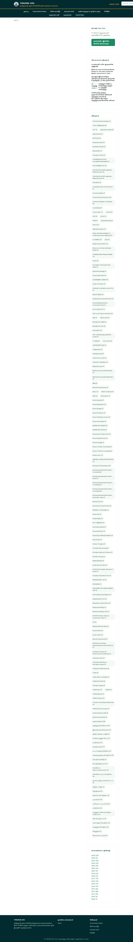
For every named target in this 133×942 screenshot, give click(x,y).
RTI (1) (94, 622)
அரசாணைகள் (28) (99, 721)
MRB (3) (95, 383)
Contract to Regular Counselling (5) (102, 202)
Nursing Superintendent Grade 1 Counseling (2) (102, 471)
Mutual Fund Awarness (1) (100, 387)
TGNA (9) (95, 672)
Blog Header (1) (97, 151)
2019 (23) (94, 873)
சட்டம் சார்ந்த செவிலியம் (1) (102, 751)
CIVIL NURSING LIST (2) (99, 165)
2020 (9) (94, 871)
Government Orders (39, 11)
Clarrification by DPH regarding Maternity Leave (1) (102, 177)
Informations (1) (97, 330)
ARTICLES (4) (97, 138)
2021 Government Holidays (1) (102, 121)
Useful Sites (80, 15)
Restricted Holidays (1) (99, 607)
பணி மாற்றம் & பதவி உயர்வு (89, 11)
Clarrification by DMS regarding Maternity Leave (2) (102, 171)
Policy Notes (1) (97, 539)
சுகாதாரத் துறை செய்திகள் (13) (103, 755)
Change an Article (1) (99, 155)
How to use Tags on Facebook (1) (103, 313)
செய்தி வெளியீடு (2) (99, 759)
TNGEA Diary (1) (97, 689)
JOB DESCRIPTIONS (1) (99, 345)
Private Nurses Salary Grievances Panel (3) (103, 570)
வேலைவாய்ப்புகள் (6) (100, 835)
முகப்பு (26, 11)
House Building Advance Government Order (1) (100, 304)
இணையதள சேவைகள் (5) (102, 730)
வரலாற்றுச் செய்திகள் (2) (101, 823)
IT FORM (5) (96, 341)
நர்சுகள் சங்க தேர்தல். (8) (101, 795)
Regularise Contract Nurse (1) (101, 603)
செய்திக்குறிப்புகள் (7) (100, 763)
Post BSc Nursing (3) (99, 556)
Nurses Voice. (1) (98, 455)
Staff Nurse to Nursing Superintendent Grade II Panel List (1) (103, 645)
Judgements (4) (97, 349)
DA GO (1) (103, 216)
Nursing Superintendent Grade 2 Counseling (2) (102, 483)
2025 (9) (94, 858)
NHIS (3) (95, 396)
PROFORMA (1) (97, 584)
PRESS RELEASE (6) (98, 561)
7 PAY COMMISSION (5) (99, 125)
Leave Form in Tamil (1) (99, 358)
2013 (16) (94, 889)
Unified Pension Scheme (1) (101, 708)
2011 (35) (94, 894)
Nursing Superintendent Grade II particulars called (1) (102, 496)
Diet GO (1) (96, 225)
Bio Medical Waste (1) (99, 146)
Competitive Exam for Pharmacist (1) (103, 188)
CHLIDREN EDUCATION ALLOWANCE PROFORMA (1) (101, 160)
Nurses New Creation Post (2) (101, 434)
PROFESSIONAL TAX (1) (99, 580)
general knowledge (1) (99, 271)
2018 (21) (94, 876)
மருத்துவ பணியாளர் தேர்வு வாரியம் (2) (102, 813)
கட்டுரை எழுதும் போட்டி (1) (101, 738)
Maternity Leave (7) (98, 366)
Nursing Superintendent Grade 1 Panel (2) (102, 477)
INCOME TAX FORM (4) (99, 322)
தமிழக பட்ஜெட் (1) (98, 787)
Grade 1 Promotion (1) (99, 284)
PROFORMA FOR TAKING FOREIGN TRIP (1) (103, 589)
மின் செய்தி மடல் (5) (99, 818)
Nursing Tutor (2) (98, 501)
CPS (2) (95, 216)
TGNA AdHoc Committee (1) (101, 677)
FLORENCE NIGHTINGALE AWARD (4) (102, 255)
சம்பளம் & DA (69, 11)
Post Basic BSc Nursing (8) (100, 548)
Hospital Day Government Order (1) (103, 298)
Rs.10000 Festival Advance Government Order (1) (101, 617)
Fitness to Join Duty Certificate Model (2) (102, 249)
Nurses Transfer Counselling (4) (102, 451)
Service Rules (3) (98, 630)
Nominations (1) (105, 396)
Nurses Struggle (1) (98, 442)
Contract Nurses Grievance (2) (102, 197)
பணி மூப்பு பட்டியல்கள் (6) (101, 804)
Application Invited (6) (106, 129)
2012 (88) (94, 891)
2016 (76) (95, 881)
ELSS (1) (107, 239)
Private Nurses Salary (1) (100, 565)
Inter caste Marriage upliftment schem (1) (102, 335)
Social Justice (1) (98, 635)
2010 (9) (94, 897)
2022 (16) (94, 866)
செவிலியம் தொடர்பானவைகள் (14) (100, 769)
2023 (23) (94, 863)
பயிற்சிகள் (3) (97, 808)
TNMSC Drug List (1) (98, 698)
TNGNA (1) (108, 689)
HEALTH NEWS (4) (98, 294)
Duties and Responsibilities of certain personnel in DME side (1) (102, 234)
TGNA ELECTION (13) (99, 681)
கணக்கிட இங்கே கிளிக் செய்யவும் (101, 42)
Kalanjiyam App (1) (98, 353)
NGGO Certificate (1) (107, 391)
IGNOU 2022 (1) (104, 317)
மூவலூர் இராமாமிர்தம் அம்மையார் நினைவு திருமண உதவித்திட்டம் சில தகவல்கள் (103, 78)
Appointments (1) (98, 134)
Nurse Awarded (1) (98, 400)
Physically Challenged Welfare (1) (103, 535)
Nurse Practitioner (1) (99, 413)
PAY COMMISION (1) (98, 522)
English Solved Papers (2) (100, 244)
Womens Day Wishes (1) (100, 717)
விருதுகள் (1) (97, 831)
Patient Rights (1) (98, 518)
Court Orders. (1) (98, 212)
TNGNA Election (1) (98, 694)
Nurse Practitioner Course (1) (101, 417)
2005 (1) (94, 899)
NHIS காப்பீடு (55, 11)
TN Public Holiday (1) (99, 685)
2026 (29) (95, 855)
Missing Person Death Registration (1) (103, 378)
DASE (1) (95, 220)
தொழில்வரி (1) (97, 791)
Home (60, 923)
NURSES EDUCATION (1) (100, 430)
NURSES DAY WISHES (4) (100, 425)
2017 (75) (94, 879)
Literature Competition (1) (100, 362)
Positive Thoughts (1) (99, 544)
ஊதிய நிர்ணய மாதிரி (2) (101, 734)
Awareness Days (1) (98, 142)
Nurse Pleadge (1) (98, 408)
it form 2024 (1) (107, 341)
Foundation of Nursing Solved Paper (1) (101, 266)
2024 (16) (95, 861)
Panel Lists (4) (97, 514)
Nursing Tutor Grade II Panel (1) (102, 506)
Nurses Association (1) (99, 421)
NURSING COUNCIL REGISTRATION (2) (103, 460)
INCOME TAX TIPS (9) (99, 326)
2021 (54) (94, 868)
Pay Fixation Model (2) (99, 527)
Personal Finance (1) (99, 531)
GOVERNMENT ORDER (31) (100, 279)
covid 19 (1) (109, 212)
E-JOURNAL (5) (97, 239)
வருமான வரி (54, 15)
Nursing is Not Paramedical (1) (102, 465)
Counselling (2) (97, 208)
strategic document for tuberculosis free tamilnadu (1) (102, 652)
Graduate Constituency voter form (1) (103, 289)
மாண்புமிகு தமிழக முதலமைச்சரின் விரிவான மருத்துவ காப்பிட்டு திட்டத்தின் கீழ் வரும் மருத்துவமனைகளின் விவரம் (103, 96)
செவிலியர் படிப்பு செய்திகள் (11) (102, 775)
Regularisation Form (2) (100, 599)
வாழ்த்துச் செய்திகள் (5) (101, 827)
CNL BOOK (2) (97, 182)
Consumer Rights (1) (99, 193)
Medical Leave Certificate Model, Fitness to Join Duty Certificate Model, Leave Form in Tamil (103, 71)
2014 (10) (94, 886)
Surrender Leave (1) (98, 658)
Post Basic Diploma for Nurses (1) (102, 552)
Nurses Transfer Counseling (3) (102, 446)
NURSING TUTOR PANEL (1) (101, 510)
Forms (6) (95, 260)
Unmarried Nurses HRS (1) (100, 713)
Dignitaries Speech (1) (99, 229)
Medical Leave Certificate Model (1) (102, 371)
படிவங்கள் (67, 15)
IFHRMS (107, 11)
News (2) (95, 391)
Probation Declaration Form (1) (102, 575)
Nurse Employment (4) (99, 404)
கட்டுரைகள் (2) (97, 742)
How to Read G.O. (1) (99, 309)
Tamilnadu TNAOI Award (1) (101, 668)
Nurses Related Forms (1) (100, 438)
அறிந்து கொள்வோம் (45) (101, 725)
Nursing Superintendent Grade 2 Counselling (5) (102, 490)
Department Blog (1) (107, 220)
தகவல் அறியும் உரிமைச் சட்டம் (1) (103, 781)
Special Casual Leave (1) (100, 639)
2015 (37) (94, 884)
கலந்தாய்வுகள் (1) (99, 747)
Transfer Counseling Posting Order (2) (103, 703)
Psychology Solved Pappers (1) (102, 594)
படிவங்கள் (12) (97, 799)
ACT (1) (95, 129)
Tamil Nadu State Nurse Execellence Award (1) (100, 663)
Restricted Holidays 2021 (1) (101, 611)
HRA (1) (95, 317)
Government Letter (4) (99, 275)
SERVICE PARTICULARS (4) (101, 626)
